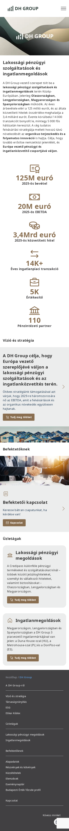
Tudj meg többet (21, 417)
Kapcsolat (16, 522)
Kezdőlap (11, 677)
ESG (8, 707)
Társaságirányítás (16, 701)
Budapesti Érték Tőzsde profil (23, 790)
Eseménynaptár (15, 784)
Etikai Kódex (13, 713)
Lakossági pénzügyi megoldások (25, 734)
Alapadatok (12, 761)
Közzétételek (13, 773)
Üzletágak (12, 723)
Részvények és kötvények (20, 767)
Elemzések (12, 778)
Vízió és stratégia (16, 696)
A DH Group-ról (15, 685)
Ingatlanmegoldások (18, 740)
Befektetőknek (14, 750)
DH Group (25, 677)
